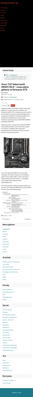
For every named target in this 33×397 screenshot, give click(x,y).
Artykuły (3, 13)
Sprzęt (3, 10)
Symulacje (6, 368)
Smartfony (6, 332)
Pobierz (3, 18)
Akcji (4, 360)
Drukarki (5, 312)
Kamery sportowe (8, 320)
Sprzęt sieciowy (7, 340)
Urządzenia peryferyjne (10, 345)
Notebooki (6, 327)
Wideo (4, 277)
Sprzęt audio (6, 337)
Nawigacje (6, 325)
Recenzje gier (7, 383)
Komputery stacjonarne (10, 317)
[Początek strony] (30, 394)
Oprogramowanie (8, 267)
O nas (2, 28)
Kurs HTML (6, 264)
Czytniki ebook (7, 309)
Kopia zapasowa (8, 289)
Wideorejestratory (8, 350)
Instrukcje (3, 25)
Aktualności (4, 8)
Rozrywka (4, 20)
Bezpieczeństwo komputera (11, 262)
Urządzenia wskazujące (10, 347)
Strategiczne (6, 365)
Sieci (4, 274)
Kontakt (3, 30)
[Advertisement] (16, 50)
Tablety (5, 342)
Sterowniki (4, 23)
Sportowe (6, 363)
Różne (4, 279)
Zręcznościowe (7, 370)
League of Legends (8, 380)
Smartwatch (6, 335)
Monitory (5, 322)
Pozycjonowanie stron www (11, 269)
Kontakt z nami (16, 392)
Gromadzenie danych (9, 315)
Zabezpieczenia (7, 297)
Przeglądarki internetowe (10, 272)
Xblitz (2, 15)
